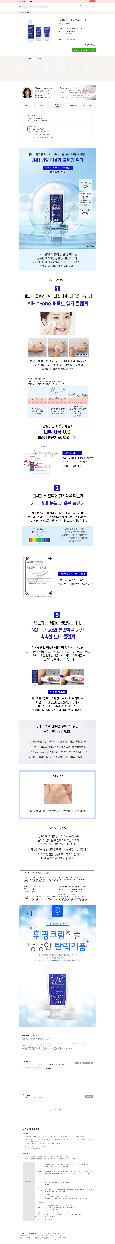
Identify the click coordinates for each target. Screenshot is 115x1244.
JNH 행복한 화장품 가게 (44, 88)
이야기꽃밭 (87, 7)
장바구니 (94, 7)
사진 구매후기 (47, 1068)
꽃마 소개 (21, 1233)
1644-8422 (26, 1239)
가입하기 (93, 1)
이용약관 (49, 1233)
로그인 (80, 7)
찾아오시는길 (56, 1233)
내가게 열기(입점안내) (30, 1233)
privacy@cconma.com (57, 1239)
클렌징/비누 (27, 12)
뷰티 (23, 12)
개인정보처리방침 (41, 1233)
